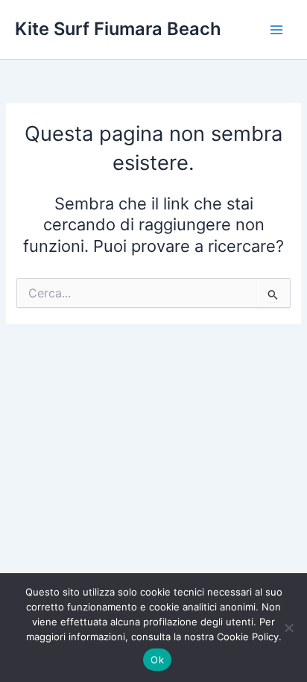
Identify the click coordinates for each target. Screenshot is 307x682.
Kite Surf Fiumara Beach (118, 29)
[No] (288, 627)
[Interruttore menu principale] (276, 29)
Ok (157, 660)
